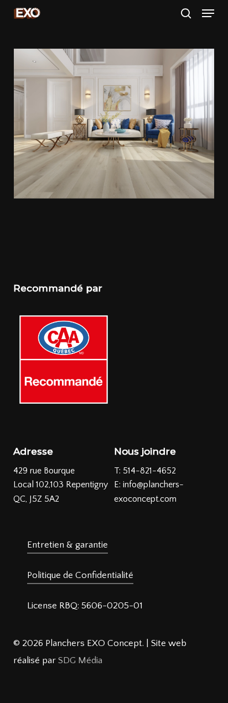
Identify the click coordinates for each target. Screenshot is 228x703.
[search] (185, 13)
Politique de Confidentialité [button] (80, 575)
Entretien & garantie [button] (67, 545)
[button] (208, 13)
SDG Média (80, 660)
